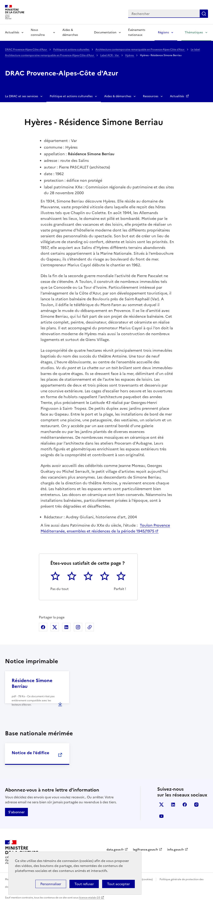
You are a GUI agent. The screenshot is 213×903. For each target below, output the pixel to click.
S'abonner (16, 812)
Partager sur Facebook (43, 627)
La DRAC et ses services (21, 96)
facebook (185, 804)
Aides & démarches (70, 32)
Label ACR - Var (110, 55)
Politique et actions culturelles (71, 49)
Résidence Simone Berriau (32, 683)
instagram (196, 804)
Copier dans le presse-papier (89, 627)
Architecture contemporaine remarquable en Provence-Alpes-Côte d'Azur (140, 49)
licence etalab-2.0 (89, 897)
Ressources (150, 96)
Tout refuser (84, 883)
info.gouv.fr (175, 849)
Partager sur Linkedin (66, 627)
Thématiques (194, 32)
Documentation (105, 32)
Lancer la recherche (204, 14)
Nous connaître (38, 32)
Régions (163, 32)
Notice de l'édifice (30, 753)
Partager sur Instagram (78, 627)
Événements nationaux (136, 32)
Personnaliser (50, 883)
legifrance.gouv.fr (145, 849)
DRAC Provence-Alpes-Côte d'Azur (26, 49)
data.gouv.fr (115, 849)
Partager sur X (55, 627)
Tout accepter (118, 883)
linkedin (173, 804)
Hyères (129, 55)
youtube (161, 816)
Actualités (12, 32)
